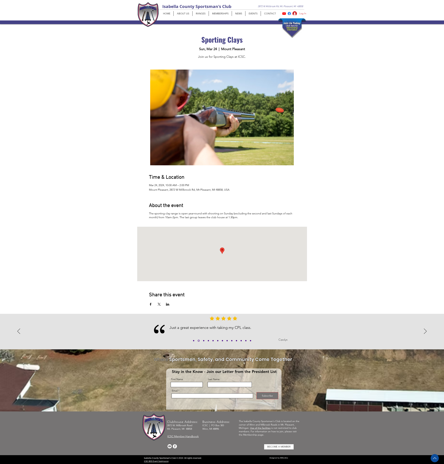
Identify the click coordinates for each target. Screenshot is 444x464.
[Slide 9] (245, 340)
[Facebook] (175, 446)
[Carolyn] (199, 341)
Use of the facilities (260, 427)
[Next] (425, 331)
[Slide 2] (208, 340)
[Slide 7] (236, 340)
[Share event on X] (159, 304)
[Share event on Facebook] (150, 304)
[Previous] (18, 331)
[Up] (435, 458)
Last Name (214, 379)
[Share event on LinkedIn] (167, 304)
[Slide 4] (222, 340)
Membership (250, 434)
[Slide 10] (250, 340)
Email (175, 390)
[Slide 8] (241, 340)
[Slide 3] (213, 340)
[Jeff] (217, 340)
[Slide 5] (227, 340)
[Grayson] (193, 340)
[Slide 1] (203, 340)
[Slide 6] (231, 340)
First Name (177, 379)
